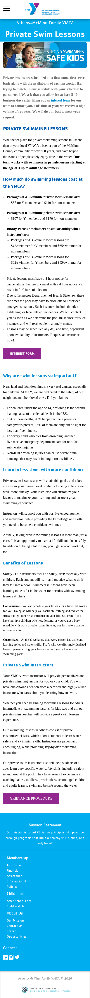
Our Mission (15, 920)
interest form (60, 100)
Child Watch (15, 906)
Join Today (14, 865)
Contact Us (14, 925)
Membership (17, 858)
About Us (15, 913)
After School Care (19, 901)
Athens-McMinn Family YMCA (45, 9)
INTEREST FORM (22, 353)
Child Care (15, 893)
